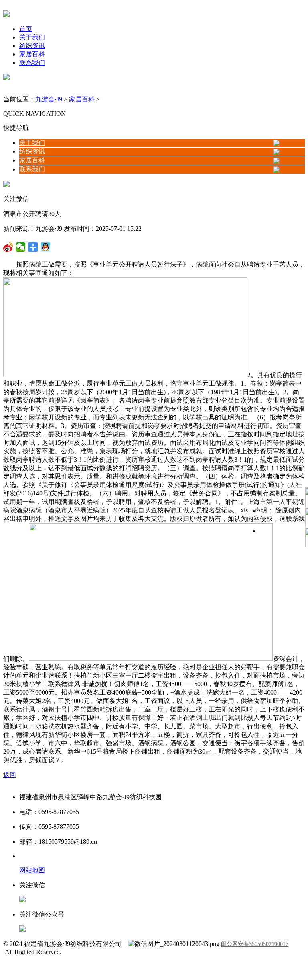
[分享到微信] (8, 247)
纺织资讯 (32, 45)
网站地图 (32, 870)
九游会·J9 (48, 99)
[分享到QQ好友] (33, 247)
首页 (25, 28)
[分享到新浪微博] (21, 247)
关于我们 (32, 37)
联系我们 (32, 62)
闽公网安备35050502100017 (254, 944)
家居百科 (32, 54)
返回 (9, 774)
